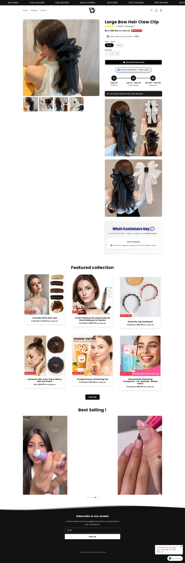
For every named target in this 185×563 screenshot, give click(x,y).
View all (92, 399)
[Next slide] (159, 459)
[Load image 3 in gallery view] (61, 104)
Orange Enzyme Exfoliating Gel (92, 382)
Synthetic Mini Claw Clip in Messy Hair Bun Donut (45, 383)
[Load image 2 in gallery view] (46, 104)
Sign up (92, 536)
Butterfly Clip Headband (140, 324)
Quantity (108, 50)
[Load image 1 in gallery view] (30, 104)
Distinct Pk (88, 552)
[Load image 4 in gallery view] (76, 104)
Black (109, 45)
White (119, 45)
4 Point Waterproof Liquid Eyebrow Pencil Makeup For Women (92, 321)
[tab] (88, 500)
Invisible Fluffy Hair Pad (45, 320)
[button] (151, 10)
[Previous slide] (25, 459)
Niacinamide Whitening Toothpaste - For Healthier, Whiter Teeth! (140, 384)
